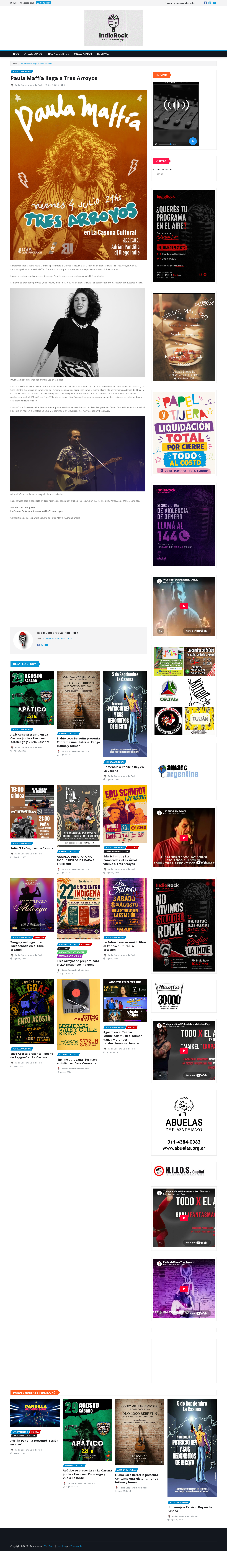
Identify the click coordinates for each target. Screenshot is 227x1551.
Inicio (16, 53)
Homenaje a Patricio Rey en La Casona (123, 769)
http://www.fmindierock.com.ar (58, 638)
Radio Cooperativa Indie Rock (28, 85)
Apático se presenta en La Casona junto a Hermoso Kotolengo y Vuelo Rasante (30, 738)
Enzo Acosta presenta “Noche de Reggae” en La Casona (31, 1055)
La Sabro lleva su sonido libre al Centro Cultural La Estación (124, 946)
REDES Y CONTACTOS (58, 53)
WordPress (49, 1546)
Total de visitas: (164, 169)
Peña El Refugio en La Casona (31, 848)
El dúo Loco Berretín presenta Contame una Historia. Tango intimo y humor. (78, 742)
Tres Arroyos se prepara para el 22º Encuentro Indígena (78, 963)
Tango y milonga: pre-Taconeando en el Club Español (27, 946)
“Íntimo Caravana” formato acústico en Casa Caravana (77, 1061)
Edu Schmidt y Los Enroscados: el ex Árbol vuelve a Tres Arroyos (120, 860)
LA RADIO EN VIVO (33, 53)
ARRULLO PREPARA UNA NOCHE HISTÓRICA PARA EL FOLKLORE (76, 860)
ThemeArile (76, 1546)
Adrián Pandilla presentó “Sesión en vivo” (34, 1442)
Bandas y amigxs (82, 53)
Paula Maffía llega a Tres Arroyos (36, 63)
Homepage (103, 53)
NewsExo (61, 1546)
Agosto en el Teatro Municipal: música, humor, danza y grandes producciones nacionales (123, 1037)
